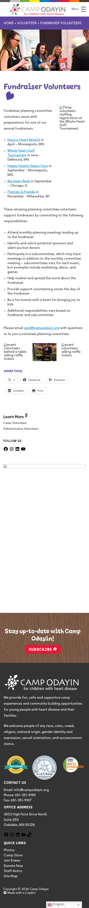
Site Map (11, 876)
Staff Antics (13, 871)
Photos (9, 850)
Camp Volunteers (15, 423)
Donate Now (13, 866)
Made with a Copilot (21, 893)
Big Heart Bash (18, 181)
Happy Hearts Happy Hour (27, 166)
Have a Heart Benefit (23, 140)
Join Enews (12, 860)
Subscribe (40, 649)
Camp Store (13, 855)
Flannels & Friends (21, 192)
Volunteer (27, 23)
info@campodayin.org (31, 790)
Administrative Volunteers (21, 429)
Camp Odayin (39, 889)
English (58, 904)
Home (9, 23)
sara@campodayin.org (41, 328)
